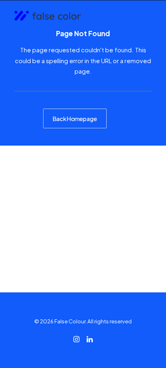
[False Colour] (48, 16)
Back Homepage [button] (75, 118)
